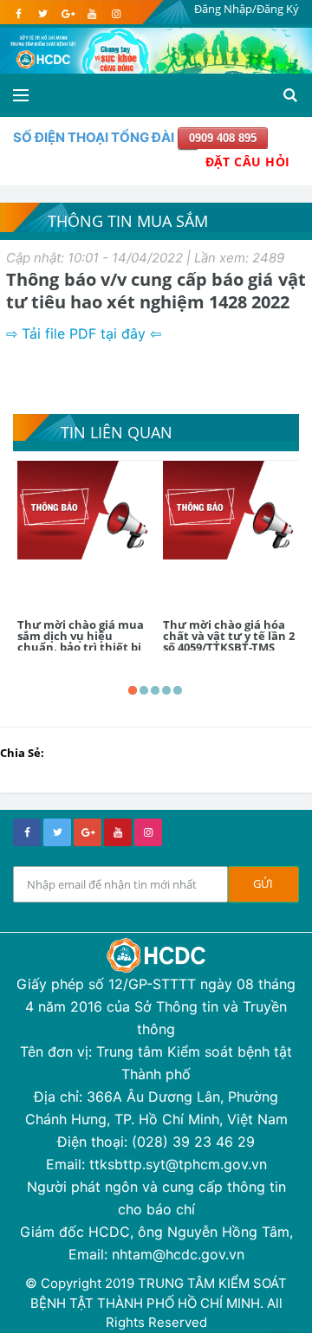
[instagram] (115, 14)
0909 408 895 (223, 138)
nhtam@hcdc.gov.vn (178, 1254)
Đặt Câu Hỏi (247, 161)
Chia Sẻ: (22, 752)
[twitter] (43, 14)
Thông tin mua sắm (128, 220)
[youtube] (91, 14)
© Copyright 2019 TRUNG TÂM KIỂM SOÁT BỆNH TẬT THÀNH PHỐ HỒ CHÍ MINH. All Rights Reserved (156, 1302)
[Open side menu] (21, 95)
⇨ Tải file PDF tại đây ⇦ (86, 333)
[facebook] (18, 14)
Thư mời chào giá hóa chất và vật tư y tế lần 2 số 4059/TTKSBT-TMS (229, 636)
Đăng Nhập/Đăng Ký (246, 8)
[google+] (87, 832)
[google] (67, 14)
